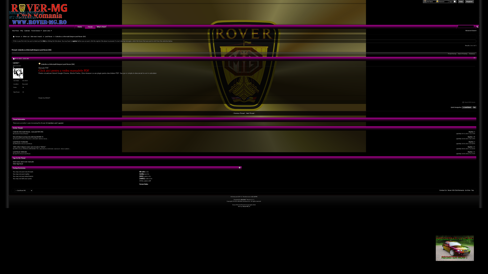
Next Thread (250, 113)
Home (80, 27)
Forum (90, 27)
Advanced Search (470, 30)
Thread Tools (451, 54)
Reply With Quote (470, 102)
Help (461, 2)
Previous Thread (239, 113)
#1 (474, 58)
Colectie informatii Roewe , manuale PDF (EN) (28, 132)
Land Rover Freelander (20, 142)
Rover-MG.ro (246, 206)
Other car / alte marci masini (32, 36)
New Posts (15, 30)
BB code (142, 172)
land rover (16, 162)
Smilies (141, 174)
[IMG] (141, 176)
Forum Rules (143, 184)
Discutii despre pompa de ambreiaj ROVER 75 (28, 137)
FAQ (21, 30)
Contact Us (443, 190)
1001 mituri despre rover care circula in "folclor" (29, 147)
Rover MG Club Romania (456, 190)
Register (469, 2)
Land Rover (48, 36)
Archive (467, 190)
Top (474, 107)
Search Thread (462, 54)
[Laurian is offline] (18, 73)
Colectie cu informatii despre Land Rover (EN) (34, 50)
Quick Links (46, 30)
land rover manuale (27, 162)
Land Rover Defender (20, 152)
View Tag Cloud (18, 164)
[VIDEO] (142, 178)
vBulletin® (244, 199)
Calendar (27, 30)
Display (471, 54)
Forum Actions (35, 30)
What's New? (101, 27)
